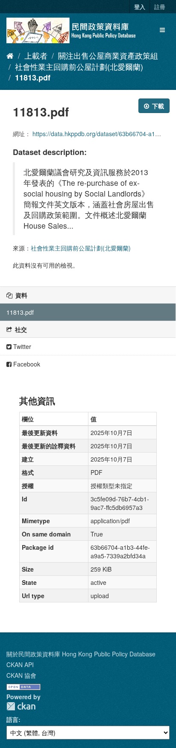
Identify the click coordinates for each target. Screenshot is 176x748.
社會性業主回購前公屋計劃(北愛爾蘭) (79, 66)
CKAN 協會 (21, 675)
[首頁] (10, 55)
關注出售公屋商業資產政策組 (108, 55)
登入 (139, 7)
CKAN (20, 706)
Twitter (21, 346)
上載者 (35, 55)
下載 (157, 105)
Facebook (26, 364)
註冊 (159, 7)
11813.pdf (32, 77)
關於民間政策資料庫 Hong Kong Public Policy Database (80, 654)
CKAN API (20, 664)
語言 (12, 719)
